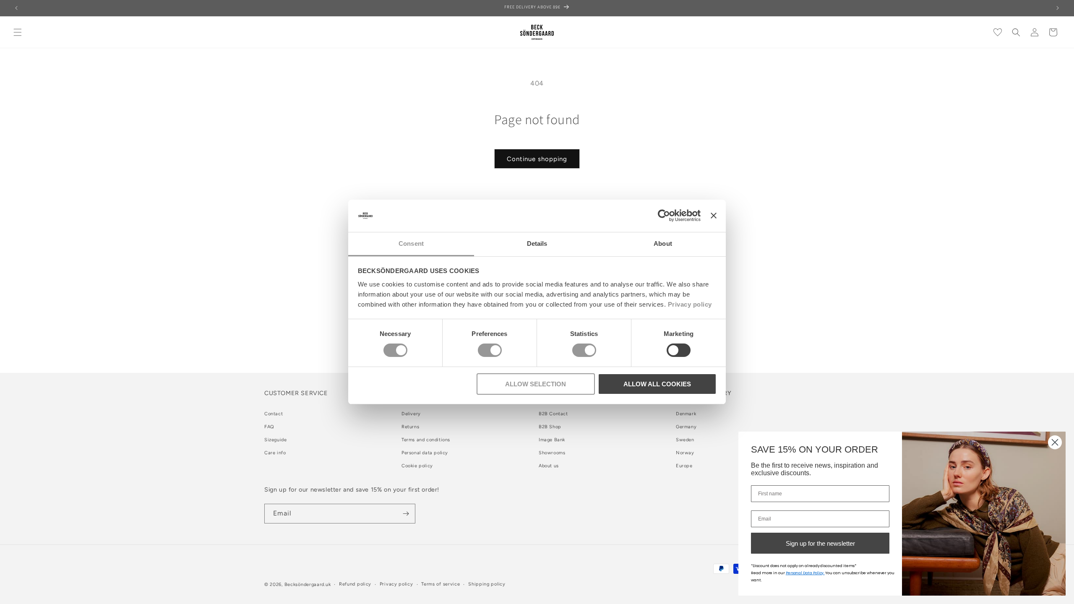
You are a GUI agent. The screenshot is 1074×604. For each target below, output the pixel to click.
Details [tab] (537, 243)
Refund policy (355, 584)
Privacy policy (690, 304)
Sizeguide (275, 440)
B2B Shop (550, 427)
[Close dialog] (1055, 442)
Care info (275, 453)
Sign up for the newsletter (820, 543)
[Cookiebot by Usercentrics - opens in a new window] (664, 215)
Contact (273, 414)
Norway (685, 453)
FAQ (269, 427)
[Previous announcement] (16, 8)
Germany (686, 427)
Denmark (686, 414)
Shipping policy (487, 584)
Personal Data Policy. (805, 572)
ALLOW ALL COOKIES (657, 384)
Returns (410, 427)
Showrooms (552, 453)
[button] (17, 32)
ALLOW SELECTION (535, 384)
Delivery (411, 414)
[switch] (490, 350)
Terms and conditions (425, 440)
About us (549, 466)
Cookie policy (417, 466)
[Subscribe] (405, 513)
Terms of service (440, 584)
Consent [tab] (411, 243)
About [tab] (663, 243)
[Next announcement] (1057, 8)
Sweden (685, 440)
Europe (684, 466)
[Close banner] (714, 216)
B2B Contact (553, 414)
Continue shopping (537, 159)
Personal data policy (424, 453)
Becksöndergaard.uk (307, 584)
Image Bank (552, 440)
